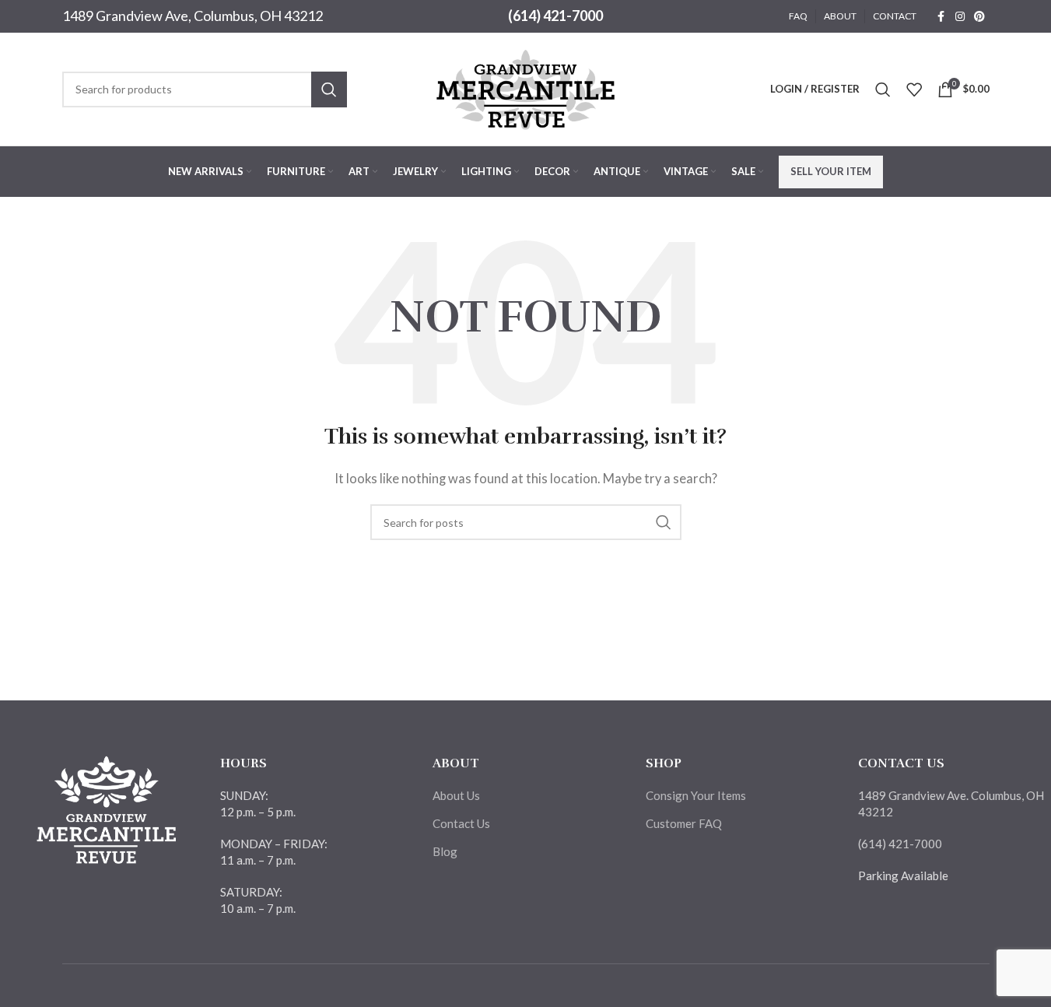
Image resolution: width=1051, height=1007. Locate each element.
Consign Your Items (696, 795)
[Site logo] (526, 87)
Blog (445, 851)
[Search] (883, 89)
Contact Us (461, 823)
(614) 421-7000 (555, 15)
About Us (456, 795)
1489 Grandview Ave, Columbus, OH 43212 (192, 15)
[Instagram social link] (960, 16)
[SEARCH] (329, 89)
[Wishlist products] (914, 89)
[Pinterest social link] (979, 16)
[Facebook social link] (941, 16)
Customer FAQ (684, 823)
